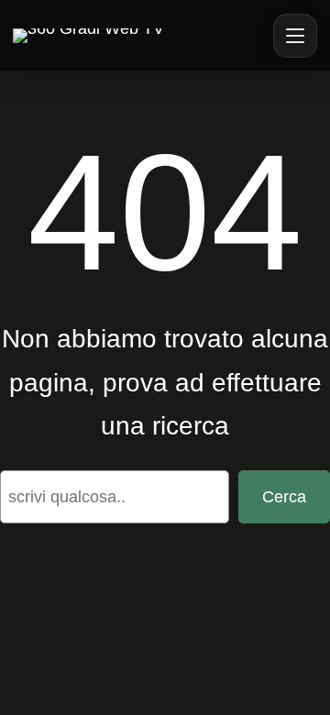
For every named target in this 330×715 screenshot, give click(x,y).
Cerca (284, 497)
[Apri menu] (295, 36)
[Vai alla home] (88, 35)
